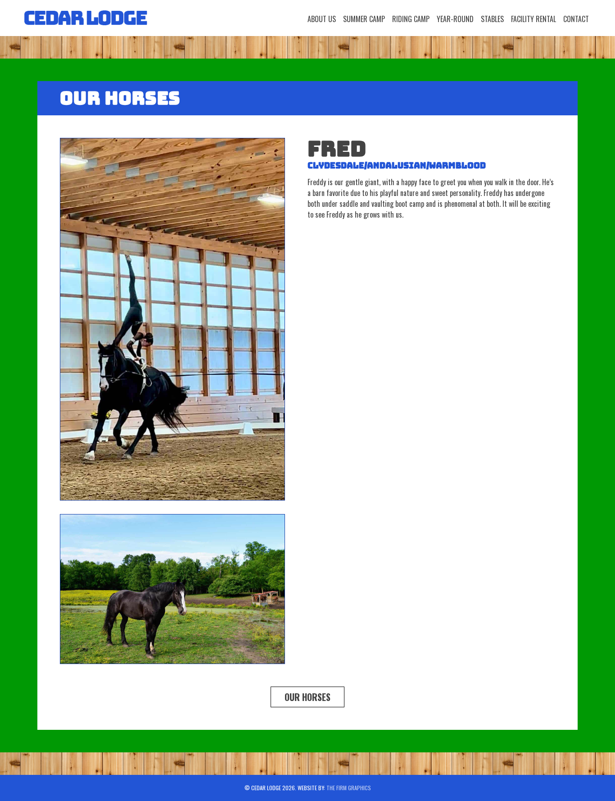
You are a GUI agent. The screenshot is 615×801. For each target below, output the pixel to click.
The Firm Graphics (348, 787)
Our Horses (307, 697)
